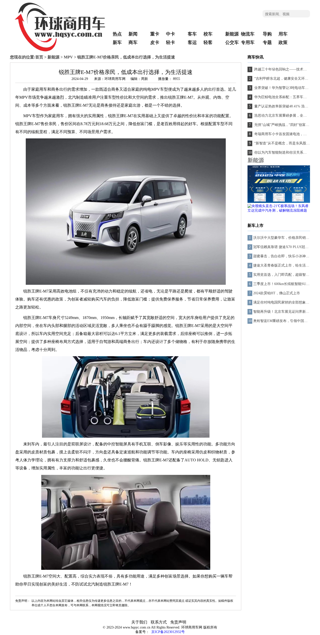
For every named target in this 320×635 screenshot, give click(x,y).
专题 (267, 42)
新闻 (133, 33)
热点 (117, 33)
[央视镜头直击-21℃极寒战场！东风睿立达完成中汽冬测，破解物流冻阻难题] (279, 210)
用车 (283, 33)
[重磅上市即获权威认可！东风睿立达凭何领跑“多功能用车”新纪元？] (279, 202)
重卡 (154, 33)
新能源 (232, 33)
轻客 (208, 42)
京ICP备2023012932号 (167, 632)
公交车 (232, 42)
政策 (283, 42)
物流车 (247, 33)
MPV (68, 57)
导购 (267, 33)
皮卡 (154, 42)
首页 (39, 57)
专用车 (247, 42)
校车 (208, 33)
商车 (133, 42)
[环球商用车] (60, 51)
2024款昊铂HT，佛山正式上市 (276, 293)
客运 (192, 42)
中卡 (170, 33)
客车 (192, 33)
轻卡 (170, 42)
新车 (117, 42)
